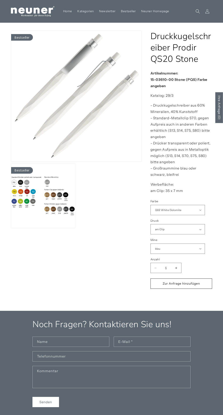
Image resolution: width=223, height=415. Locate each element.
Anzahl (155, 259)
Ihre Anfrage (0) (219, 107)
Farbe (154, 201)
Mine (153, 240)
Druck (154, 220)
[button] (198, 11)
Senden (45, 402)
